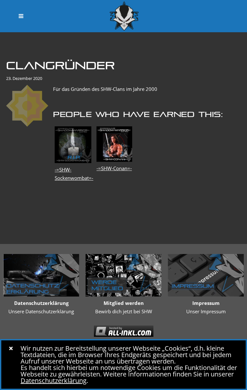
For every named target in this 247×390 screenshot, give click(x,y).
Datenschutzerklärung (54, 380)
